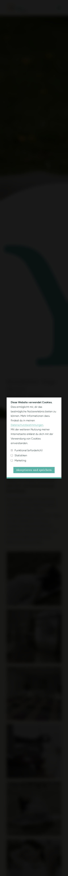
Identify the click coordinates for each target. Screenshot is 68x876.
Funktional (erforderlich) (28, 450)
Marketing (20, 460)
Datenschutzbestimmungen (27, 425)
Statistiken (21, 455)
